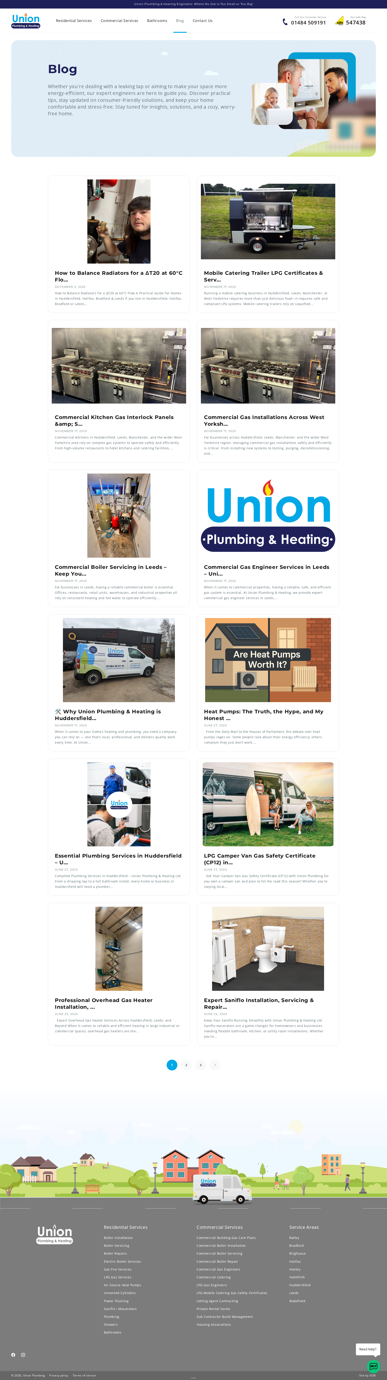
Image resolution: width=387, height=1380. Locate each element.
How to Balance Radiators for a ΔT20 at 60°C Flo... (119, 276)
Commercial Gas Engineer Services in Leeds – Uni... (266, 570)
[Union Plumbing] (26, 20)
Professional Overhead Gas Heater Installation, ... (104, 1003)
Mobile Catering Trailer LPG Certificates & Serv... (263, 276)
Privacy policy (58, 1375)
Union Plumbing (34, 1375)
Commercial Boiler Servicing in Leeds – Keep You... (111, 570)
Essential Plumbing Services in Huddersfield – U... (118, 859)
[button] (74, 21)
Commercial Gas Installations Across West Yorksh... (264, 420)
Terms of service (84, 1375)
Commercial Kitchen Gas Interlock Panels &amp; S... (114, 420)
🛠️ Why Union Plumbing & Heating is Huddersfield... (108, 714)
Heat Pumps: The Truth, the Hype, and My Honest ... (264, 714)
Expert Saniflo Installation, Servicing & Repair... (259, 1003)
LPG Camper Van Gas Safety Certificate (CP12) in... (260, 859)
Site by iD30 (367, 1375)
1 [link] (172, 1065)
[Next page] (215, 1065)
